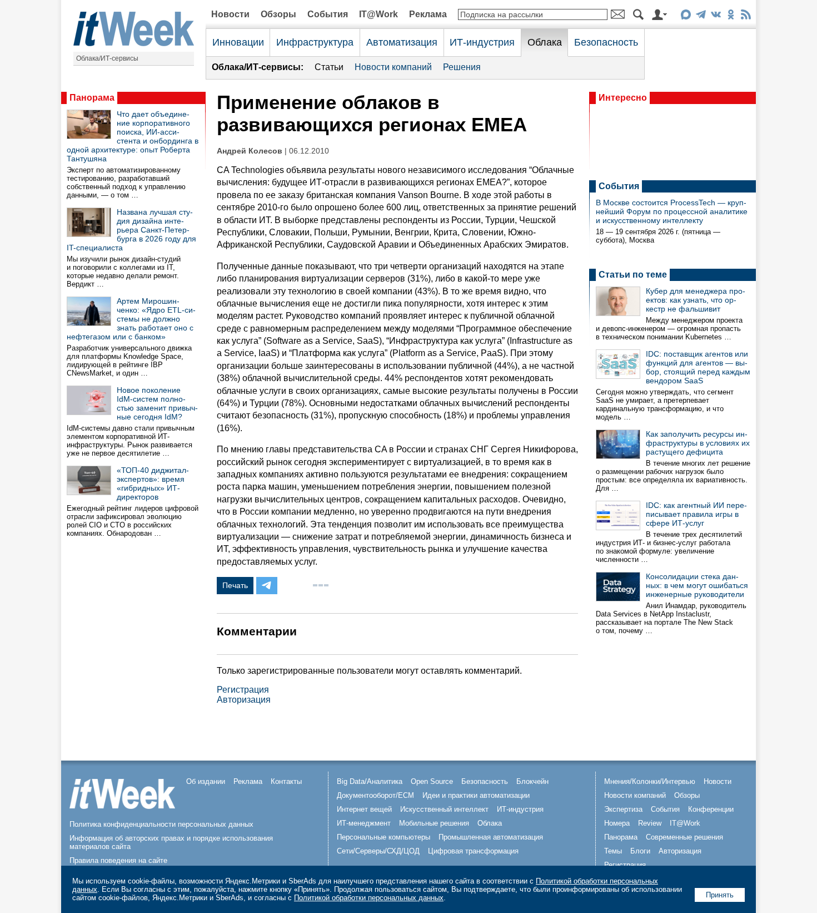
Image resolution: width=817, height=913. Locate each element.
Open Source (432, 781)
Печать (235, 585)
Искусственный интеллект (444, 809)
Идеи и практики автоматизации (476, 795)
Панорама (91, 97)
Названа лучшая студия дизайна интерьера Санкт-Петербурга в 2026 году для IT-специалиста (131, 230)
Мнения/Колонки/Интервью (649, 781)
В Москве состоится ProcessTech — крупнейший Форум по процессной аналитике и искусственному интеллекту (672, 211)
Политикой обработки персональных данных (369, 898)
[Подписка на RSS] (745, 16)
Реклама (428, 14)
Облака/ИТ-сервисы (107, 58)
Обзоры (278, 14)
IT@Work (378, 14)
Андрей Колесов (249, 151)
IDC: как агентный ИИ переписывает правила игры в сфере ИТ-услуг (696, 514)
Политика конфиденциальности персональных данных (161, 824)
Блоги (640, 851)
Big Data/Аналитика (369, 781)
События (327, 14)
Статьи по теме (633, 274)
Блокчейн (532, 781)
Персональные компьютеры (383, 837)
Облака (544, 42)
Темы (613, 851)
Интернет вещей (364, 809)
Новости (230, 14)
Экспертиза (623, 809)
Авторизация (244, 699)
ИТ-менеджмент (364, 823)
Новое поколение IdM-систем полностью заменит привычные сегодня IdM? (157, 403)
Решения (462, 67)
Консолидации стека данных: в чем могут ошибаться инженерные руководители (697, 585)
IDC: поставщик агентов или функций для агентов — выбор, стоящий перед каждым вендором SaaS (698, 367)
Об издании (205, 781)
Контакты (286, 781)
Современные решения (684, 837)
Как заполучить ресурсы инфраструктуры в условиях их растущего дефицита (698, 443)
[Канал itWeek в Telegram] (700, 16)
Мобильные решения (434, 823)
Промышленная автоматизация (491, 837)
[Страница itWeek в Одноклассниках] (730, 16)
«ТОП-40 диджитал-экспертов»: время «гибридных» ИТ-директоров (153, 483)
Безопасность (606, 42)
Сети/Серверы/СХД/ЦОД (378, 851)
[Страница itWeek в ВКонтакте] (715, 16)
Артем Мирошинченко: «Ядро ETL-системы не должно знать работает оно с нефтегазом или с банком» (131, 319)
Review (649, 823)
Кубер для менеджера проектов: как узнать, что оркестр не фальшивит (695, 300)
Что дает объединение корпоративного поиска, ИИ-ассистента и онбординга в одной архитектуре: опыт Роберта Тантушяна (132, 136)
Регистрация (243, 689)
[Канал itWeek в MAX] (685, 16)
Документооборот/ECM (375, 795)
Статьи (329, 67)
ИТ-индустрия (482, 42)
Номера (617, 823)
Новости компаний (393, 67)
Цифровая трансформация (473, 851)
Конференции (711, 809)
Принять (720, 895)
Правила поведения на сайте (118, 860)
